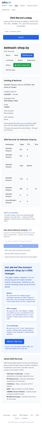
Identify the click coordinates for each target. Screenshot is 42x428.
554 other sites (18, 123)
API (32, 415)
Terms (17, 418)
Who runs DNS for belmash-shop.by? (15, 253)
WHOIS (4, 5)
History (8, 65)
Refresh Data (10, 70)
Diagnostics (31, 60)
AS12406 (15, 94)
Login (14, 9)
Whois (8, 55)
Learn (15, 415)
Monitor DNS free (14, 341)
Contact (24, 418)
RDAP (11, 5)
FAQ (37, 415)
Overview (6, 415)
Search (21, 37)
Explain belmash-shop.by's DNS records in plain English (21, 257)
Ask (21, 246)
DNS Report (23, 415)
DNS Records (27, 55)
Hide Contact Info (23, 65)
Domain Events (32, 5)
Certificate (9, 60)
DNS (16, 5)
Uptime (22, 5)
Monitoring (5, 9)
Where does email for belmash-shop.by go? (17, 250)
